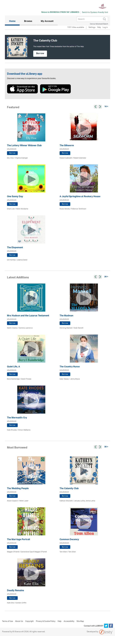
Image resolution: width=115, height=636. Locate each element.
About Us (19, 621)
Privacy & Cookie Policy (45, 621)
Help (99, 27)
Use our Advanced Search (99, 24)
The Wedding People (18, 488)
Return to (60, 12)
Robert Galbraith (66, 158)
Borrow (40, 53)
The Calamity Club (69, 488)
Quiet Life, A (13, 367)
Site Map (80, 621)
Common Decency (69, 539)
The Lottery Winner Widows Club (24, 145)
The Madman (66, 316)
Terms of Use (7, 621)
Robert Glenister (79, 158)
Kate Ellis (10, 603)
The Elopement (15, 248)
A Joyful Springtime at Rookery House (80, 197)
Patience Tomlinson (78, 209)
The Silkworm (67, 145)
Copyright (29, 621)
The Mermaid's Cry (17, 418)
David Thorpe (26, 379)
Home (14, 21)
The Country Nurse (70, 367)
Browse (28, 21)
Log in (105, 27)
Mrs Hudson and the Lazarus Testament (28, 316)
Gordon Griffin (20, 603)
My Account (47, 21)
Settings (92, 27)
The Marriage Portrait (18, 539)
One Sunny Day (15, 197)
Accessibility (69, 621)
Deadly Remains (15, 590)
